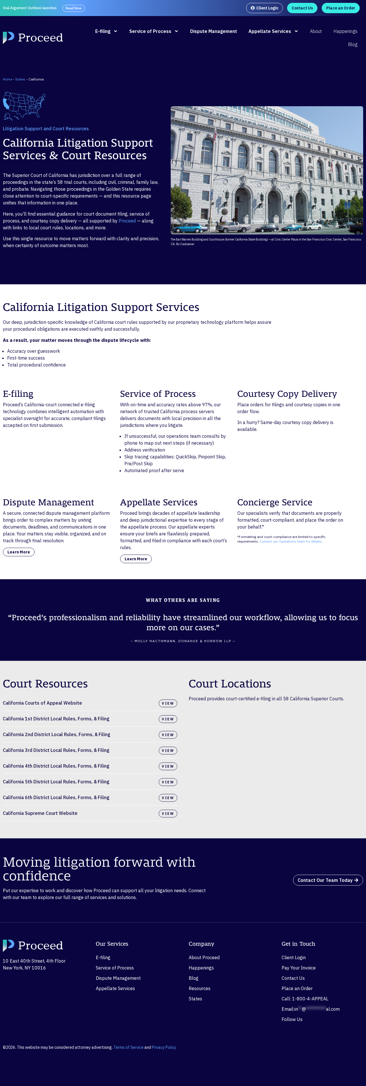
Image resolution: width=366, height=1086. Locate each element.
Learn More (18, 552)
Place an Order (297, 988)
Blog (352, 44)
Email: (311, 1009)
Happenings (345, 31)
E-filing (102, 31)
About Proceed (204, 957)
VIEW (168, 703)
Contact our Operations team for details (291, 541)
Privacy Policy (164, 1047)
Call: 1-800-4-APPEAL (305, 999)
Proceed (127, 221)
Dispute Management (213, 31)
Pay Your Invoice (299, 968)
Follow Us (292, 1019)
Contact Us (293, 978)
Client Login (294, 957)
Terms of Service (129, 1047)
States (20, 79)
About (316, 31)
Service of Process (150, 31)
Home (7, 79)
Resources (199, 988)
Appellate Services (269, 31)
